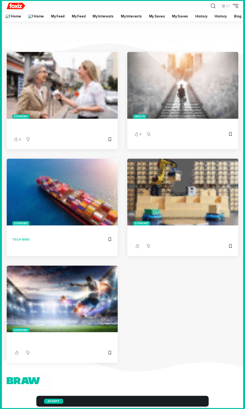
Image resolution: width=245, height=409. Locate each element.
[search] (213, 6)
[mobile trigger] (234, 6)
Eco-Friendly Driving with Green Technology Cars (178, 125)
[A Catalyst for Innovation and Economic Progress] (62, 192)
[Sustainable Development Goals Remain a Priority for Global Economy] (62, 85)
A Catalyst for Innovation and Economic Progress (57, 231)
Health (140, 116)
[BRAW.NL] (16, 6)
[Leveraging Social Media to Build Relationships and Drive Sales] (62, 299)
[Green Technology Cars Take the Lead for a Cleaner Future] (182, 192)
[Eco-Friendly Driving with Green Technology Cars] (182, 85)
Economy (21, 116)
